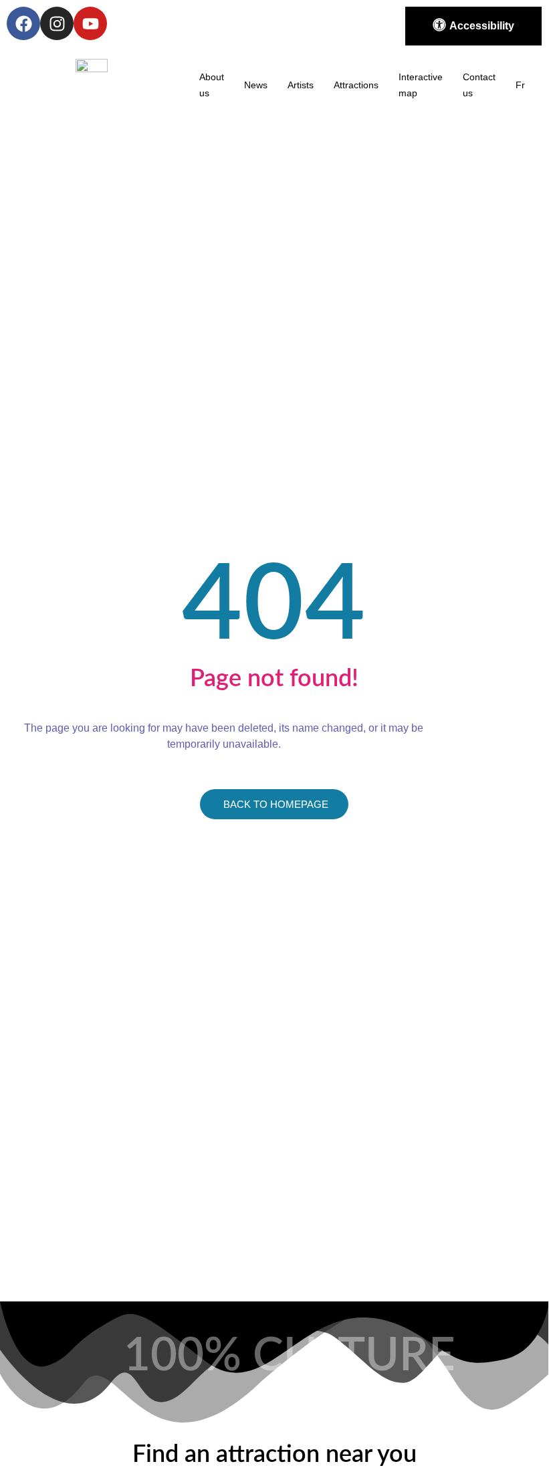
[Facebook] (23, 23)
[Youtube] (90, 23)
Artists (301, 85)
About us (211, 85)
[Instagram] (57, 23)
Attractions (356, 85)
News (255, 85)
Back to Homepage (275, 804)
